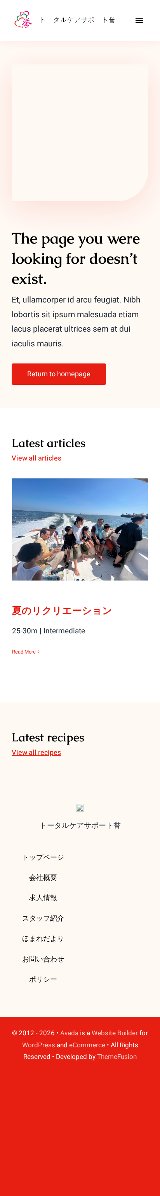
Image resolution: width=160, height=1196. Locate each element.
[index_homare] (67, 11)
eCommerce (87, 1045)
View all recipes (36, 753)
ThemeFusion (117, 1057)
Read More (24, 651)
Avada (69, 1033)
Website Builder (115, 1033)
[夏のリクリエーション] (80, 529)
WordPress (38, 1045)
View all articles (36, 458)
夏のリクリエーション (80, 521)
